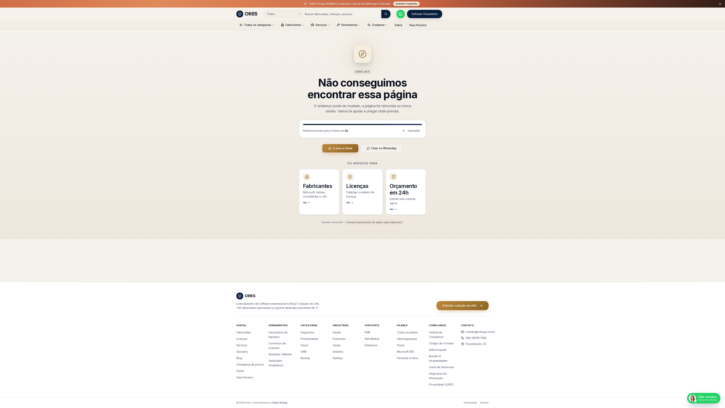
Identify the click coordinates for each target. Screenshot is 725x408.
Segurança (307, 332)
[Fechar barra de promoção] (720, 3)
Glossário (242, 351)
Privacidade (470, 402)
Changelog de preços (250, 364)
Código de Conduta (441, 343)
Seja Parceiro (418, 25)
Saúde (337, 332)
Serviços (321, 24)
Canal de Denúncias (441, 367)
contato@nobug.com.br (477, 331)
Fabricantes (293, 24)
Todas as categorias (257, 24)
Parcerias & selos (407, 358)
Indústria (338, 351)
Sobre (398, 25)
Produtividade (309, 338)
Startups (338, 358)
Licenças (241, 338)
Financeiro (339, 338)
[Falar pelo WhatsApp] (400, 14)
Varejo (337, 345)
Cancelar (414, 130)
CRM (303, 351)
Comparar (378, 24)
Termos (484, 402)
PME (367, 332)
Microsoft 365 (405, 351)
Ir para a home (342, 148)
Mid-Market (372, 338)
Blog (239, 358)
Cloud (304, 345)
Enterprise (371, 345)
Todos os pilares (407, 332)
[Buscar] (385, 14)
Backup (305, 358)
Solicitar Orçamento (425, 13)
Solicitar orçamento (406, 3)
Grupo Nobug (279, 402)
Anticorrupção (438, 349)
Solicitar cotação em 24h (460, 305)
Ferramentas (349, 24)
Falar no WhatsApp (383, 148)
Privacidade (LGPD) (441, 384)
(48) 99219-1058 (476, 337)
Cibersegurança (407, 338)
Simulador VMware (280, 354)
